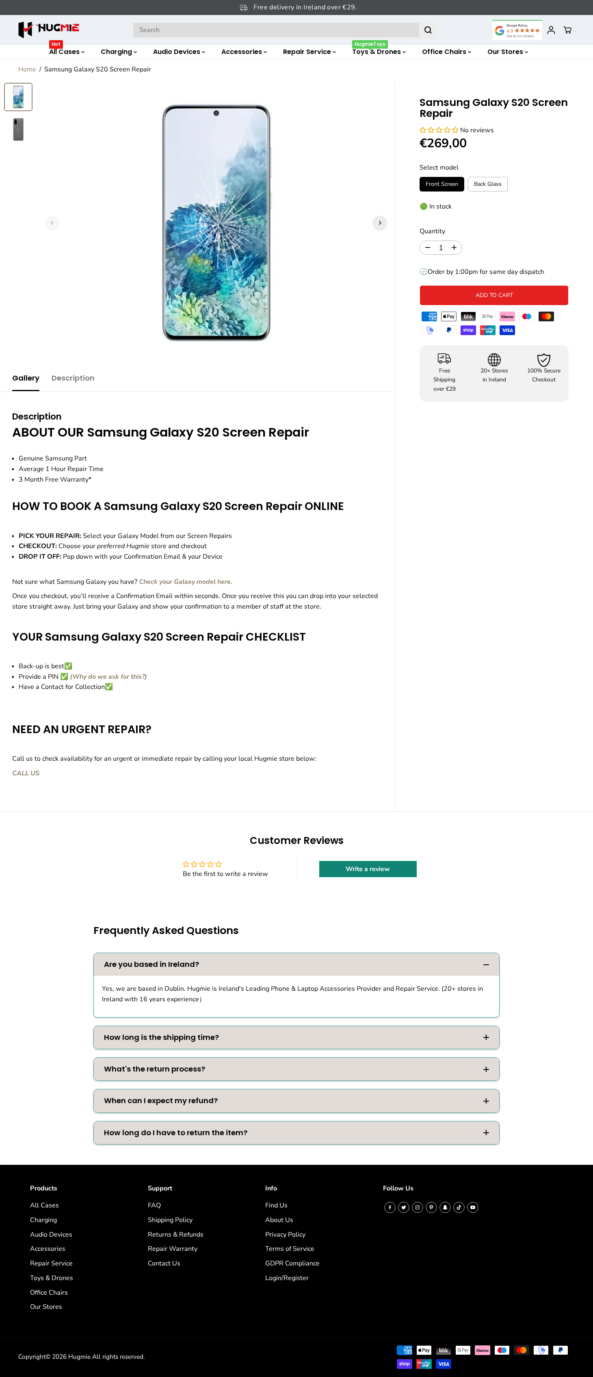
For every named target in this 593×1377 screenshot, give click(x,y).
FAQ (154, 1205)
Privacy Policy (285, 1234)
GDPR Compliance (292, 1263)
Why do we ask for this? (108, 676)
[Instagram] (417, 1207)
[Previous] (52, 223)
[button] (440, 130)
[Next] (380, 223)
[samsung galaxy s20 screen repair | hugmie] (216, 223)
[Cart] (567, 30)
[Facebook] (390, 1207)
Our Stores (506, 51)
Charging (117, 51)
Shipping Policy (170, 1220)
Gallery (25, 378)
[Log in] (551, 30)
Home (27, 69)
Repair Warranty (172, 1248)
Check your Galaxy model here (185, 581)
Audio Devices (177, 51)
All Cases (65, 50)
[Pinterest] (431, 1207)
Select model (439, 167)
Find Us (276, 1205)
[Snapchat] (445, 1207)
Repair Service (308, 51)
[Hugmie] (48, 30)
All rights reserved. (118, 1357)
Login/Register (287, 1278)
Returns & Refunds (175, 1234)
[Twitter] (404, 1207)
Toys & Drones (377, 50)
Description (73, 378)
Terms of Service (289, 1248)
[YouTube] (473, 1207)
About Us (279, 1220)
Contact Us (164, 1263)
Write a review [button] (368, 869)
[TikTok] (459, 1207)
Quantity (432, 231)
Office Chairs (445, 51)
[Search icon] (428, 30)
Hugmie (79, 1357)
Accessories (242, 51)
